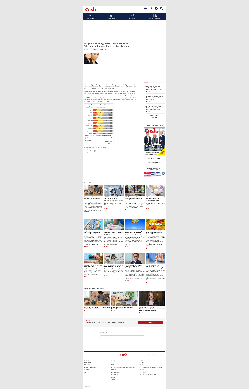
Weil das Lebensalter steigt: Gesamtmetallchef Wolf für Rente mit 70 (154, 232)
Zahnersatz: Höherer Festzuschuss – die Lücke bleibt (113, 231)
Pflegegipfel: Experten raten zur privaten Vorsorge (93, 265)
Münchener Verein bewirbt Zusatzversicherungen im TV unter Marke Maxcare (133, 198)
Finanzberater (132, 18)
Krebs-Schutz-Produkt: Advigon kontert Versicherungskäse (134, 231)
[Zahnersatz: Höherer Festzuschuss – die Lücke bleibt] (114, 224)
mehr (149, 91)
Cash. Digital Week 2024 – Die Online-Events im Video (150, 367)
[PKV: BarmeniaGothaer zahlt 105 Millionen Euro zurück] (155, 190)
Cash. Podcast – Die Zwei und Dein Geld (147, 374)
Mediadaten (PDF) (115, 374)
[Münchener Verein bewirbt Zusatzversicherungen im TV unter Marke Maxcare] (135, 190)
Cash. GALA (141, 369)
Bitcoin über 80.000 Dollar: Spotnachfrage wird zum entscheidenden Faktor (154, 108)
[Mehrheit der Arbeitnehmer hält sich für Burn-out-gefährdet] (114, 258)
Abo (112, 362)
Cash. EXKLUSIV (142, 364)
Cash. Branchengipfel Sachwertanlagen (148, 371)
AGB (112, 366)
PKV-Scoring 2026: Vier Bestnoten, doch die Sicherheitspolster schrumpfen (155, 266)
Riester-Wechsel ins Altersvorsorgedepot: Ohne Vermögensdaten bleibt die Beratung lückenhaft (152, 309)
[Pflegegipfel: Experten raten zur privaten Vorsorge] (93, 258)
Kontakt (113, 371)
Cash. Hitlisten (142, 372)
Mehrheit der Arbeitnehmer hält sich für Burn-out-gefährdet (114, 265)
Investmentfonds (111, 18)
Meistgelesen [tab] (152, 81)
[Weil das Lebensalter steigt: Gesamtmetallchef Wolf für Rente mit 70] (155, 224)
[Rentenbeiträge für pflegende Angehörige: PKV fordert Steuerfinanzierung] (135, 258)
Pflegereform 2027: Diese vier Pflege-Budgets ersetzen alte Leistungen (92, 198)
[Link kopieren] (86, 151)
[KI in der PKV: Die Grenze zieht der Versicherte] (114, 190)
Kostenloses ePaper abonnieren (154, 158)
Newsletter (113, 376)
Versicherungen (90, 18)
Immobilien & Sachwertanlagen (155, 18)
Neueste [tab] (146, 81)
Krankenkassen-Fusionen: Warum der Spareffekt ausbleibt (122, 308)
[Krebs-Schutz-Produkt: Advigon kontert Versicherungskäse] (135, 224)
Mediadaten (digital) (116, 372)
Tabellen (113, 379)
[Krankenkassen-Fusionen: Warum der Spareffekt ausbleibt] (124, 298)
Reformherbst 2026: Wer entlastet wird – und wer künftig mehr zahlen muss (154, 88)
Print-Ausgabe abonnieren (154, 162)
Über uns (113, 377)
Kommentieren (104, 151)
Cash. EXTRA (141, 362)
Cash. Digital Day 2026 (144, 366)
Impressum (113, 369)
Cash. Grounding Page (116, 381)
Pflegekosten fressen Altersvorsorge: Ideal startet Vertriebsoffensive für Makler (92, 232)
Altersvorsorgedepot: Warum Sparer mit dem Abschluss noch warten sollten (155, 98)
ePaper (112, 364)
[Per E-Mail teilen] (95, 151)
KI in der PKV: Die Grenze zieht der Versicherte (113, 197)
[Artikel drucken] (90, 151)
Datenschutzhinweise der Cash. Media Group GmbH (123, 367)
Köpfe (85, 372)
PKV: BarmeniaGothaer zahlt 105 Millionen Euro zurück (155, 197)
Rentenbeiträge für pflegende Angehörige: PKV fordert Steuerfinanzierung (134, 266)
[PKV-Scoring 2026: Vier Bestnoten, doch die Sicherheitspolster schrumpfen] (155, 258)
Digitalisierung (87, 369)
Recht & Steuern (87, 371)
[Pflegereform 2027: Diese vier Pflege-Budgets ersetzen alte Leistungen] (93, 190)
